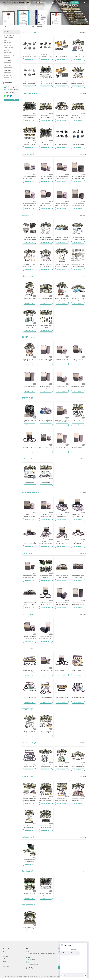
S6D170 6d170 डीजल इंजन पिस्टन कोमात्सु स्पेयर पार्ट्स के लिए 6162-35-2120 (78, 178)
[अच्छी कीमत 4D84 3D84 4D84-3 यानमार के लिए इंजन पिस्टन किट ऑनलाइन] (46, 661)
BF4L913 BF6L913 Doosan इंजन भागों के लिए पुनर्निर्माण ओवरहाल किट (45, 800)
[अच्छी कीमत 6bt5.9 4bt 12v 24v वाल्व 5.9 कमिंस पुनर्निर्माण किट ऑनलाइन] (62, 106)
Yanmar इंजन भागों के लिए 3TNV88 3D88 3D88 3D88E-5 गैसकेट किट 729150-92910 (29, 699)
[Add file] (61, 975)
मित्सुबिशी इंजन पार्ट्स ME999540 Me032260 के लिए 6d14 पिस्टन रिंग (62, 543)
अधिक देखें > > (83, 32)
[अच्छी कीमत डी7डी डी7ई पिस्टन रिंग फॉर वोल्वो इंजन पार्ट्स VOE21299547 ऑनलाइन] (29, 593)
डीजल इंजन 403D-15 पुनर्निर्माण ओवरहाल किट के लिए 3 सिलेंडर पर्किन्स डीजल (78, 300)
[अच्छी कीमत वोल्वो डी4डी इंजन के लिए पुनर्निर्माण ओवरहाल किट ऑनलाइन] (46, 566)
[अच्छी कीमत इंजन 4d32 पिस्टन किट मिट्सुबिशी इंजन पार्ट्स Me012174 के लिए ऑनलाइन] (29, 505)
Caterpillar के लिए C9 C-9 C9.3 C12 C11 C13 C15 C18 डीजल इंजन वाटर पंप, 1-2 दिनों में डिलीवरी (29, 56)
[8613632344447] (29, 968)
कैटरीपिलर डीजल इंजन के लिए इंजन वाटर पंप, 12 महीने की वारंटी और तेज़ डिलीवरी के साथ (29, 83)
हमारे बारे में (42, 2)
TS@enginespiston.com (12, 89)
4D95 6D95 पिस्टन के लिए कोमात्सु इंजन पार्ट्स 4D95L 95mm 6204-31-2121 (61, 205)
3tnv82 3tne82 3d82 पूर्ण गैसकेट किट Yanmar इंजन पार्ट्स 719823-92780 (62, 699)
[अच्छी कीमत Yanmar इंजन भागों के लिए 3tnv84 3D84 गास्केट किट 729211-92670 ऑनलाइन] (78, 688)
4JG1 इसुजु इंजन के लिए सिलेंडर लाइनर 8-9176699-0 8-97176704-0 (62, 449)
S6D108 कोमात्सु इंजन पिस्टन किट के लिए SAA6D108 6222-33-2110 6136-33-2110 (29, 205)
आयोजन (57, 2)
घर (38, 2)
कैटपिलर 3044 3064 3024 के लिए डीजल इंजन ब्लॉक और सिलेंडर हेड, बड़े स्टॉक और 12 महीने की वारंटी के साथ (62, 83)
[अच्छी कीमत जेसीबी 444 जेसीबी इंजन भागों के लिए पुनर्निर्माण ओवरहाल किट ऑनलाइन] (46, 471)
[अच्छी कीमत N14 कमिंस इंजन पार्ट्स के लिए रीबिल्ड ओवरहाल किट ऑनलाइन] (46, 133)
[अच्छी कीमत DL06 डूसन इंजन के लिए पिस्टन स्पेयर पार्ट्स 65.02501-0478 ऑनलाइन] (78, 350)
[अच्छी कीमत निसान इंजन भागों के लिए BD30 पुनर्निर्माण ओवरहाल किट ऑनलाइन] (46, 722)
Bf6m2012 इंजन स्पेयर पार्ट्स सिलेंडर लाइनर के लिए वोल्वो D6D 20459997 (78, 604)
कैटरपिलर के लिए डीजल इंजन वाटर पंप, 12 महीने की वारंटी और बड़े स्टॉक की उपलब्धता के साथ (45, 56)
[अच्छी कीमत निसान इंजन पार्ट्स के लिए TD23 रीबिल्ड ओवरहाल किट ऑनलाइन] (29, 722)
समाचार (4, 961)
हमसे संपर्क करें (65, 2)
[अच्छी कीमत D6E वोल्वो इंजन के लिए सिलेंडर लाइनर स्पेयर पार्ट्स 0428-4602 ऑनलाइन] (62, 593)
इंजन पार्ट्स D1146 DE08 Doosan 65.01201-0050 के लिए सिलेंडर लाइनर (45, 361)
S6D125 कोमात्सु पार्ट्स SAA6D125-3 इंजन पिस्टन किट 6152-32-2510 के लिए (46, 205)
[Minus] (85, 945)
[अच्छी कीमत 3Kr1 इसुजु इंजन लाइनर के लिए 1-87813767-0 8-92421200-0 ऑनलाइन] (78, 438)
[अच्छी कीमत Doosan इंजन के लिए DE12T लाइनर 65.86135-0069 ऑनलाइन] (62, 377)
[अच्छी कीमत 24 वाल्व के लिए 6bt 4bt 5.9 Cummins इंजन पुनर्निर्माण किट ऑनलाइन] (46, 106)
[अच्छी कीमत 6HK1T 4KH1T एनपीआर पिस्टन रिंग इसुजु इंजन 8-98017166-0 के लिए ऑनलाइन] (29, 438)
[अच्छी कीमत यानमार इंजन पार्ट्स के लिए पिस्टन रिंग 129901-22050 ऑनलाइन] (62, 661)
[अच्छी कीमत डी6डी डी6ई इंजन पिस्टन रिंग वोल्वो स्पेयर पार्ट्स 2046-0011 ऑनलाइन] (46, 593)
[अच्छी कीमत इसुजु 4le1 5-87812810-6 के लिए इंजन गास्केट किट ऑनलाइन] (46, 410)
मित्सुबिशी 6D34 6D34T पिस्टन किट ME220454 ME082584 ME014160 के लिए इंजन (45, 516)
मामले (4, 964)
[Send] (85, 975)
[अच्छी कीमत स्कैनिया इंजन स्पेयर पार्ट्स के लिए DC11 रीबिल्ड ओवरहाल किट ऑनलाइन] (29, 850)
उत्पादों (47, 2)
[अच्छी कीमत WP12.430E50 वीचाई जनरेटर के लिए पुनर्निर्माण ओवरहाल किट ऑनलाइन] (29, 918)
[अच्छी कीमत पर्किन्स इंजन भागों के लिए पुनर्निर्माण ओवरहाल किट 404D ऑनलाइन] (46, 316)
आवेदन (53, 2)
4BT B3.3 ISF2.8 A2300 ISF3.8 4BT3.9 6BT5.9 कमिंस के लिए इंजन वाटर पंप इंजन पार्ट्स (62, 144)
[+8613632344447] (11, 96)
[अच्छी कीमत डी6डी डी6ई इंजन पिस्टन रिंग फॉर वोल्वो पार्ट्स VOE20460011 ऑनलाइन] (62, 566)
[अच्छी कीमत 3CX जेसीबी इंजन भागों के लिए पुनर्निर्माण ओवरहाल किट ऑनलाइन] (29, 471)
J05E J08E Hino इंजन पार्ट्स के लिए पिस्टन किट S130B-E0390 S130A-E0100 (30, 638)
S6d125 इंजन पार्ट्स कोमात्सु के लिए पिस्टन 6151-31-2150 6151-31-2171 (29, 178)
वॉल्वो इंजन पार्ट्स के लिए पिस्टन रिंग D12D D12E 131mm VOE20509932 (78, 577)
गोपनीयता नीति (7, 976)
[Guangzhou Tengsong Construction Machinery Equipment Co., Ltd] (4, 3)
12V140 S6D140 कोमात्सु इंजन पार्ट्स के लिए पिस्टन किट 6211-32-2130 (78, 205)
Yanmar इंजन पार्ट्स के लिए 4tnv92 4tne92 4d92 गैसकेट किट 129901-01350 (78, 672)
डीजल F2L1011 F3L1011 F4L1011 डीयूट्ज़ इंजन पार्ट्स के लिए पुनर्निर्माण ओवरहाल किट (62, 800)
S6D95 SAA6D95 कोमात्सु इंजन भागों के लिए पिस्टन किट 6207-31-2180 (45, 178)
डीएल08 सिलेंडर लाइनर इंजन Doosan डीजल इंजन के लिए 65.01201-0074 (29, 388)
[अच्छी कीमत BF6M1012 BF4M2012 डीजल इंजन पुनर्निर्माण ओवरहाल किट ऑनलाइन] (46, 816)
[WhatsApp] (5, 96)
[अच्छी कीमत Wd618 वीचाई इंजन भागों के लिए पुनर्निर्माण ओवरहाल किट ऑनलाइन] (29, 884)
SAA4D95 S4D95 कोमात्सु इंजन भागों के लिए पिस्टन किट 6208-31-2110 (62, 178)
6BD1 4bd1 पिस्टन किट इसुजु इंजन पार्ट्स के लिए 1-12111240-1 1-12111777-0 (62, 422)
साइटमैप (12, 976)
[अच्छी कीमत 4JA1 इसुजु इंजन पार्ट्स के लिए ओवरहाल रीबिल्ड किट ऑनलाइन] (78, 410)
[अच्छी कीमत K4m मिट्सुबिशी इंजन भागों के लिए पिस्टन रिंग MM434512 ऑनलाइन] (62, 505)
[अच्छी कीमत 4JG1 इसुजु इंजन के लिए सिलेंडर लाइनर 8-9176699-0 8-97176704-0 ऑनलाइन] (62, 438)
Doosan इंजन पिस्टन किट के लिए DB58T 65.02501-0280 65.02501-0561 (62, 361)
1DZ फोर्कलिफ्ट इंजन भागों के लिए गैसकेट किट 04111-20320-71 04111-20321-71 (30, 766)
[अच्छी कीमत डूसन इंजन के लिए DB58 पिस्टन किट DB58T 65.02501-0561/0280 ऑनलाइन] (78, 377)
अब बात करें (75, 2)
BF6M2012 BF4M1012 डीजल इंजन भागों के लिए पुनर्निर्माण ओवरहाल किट (29, 800)
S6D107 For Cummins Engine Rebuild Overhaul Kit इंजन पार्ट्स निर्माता (78, 117)
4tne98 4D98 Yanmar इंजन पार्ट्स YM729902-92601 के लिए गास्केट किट (29, 672)
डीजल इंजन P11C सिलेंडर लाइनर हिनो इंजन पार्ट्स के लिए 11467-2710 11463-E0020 (46, 638)
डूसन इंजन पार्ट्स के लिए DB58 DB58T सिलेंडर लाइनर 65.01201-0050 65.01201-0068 (45, 388)
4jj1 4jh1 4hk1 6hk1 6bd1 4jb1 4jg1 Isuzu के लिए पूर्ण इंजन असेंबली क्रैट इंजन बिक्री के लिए (29, 422)
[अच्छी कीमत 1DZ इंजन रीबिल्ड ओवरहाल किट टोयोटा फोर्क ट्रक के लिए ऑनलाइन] (46, 755)
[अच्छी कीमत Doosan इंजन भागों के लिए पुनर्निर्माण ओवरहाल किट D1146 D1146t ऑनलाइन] (29, 350)
